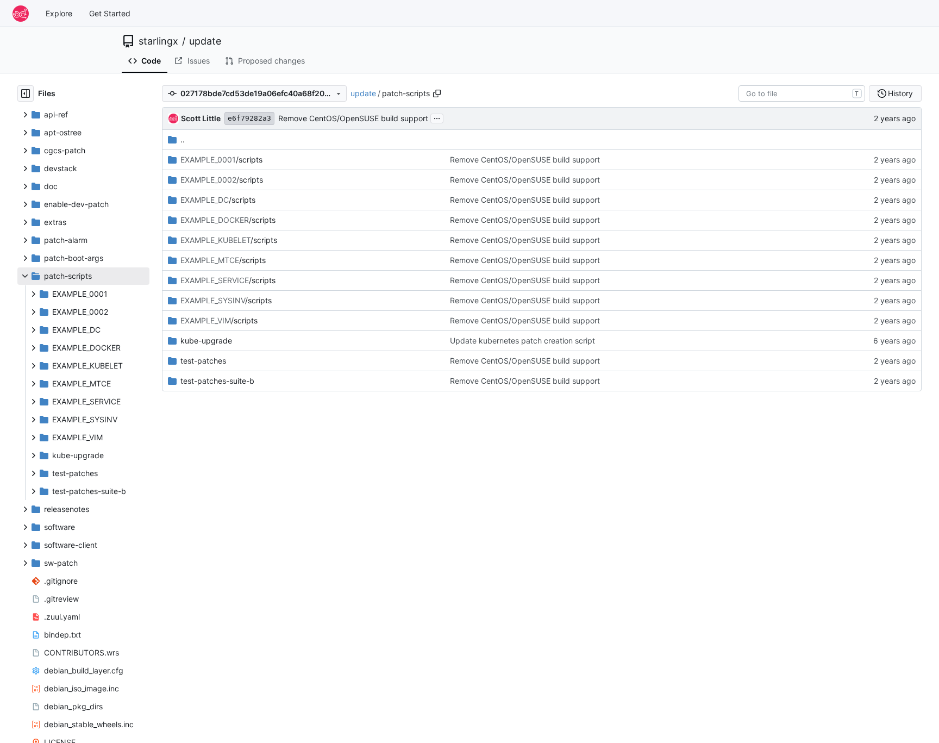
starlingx (158, 41)
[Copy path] (437, 93)
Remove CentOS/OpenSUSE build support (353, 118)
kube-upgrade (206, 340)
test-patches (203, 360)
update (205, 41)
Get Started (109, 13)
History (900, 93)
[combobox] (801, 93)
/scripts (221, 159)
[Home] (20, 13)
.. (182, 139)
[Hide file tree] (25, 93)
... (437, 117)
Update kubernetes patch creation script (522, 340)
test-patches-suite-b (217, 380)
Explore (59, 13)
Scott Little (201, 118)
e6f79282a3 (249, 118)
